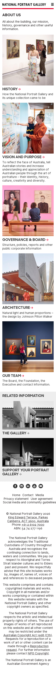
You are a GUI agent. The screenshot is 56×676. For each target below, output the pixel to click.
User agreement (42, 499)
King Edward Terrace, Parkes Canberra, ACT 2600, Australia (28, 519)
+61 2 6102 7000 (32, 524)
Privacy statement (16, 499)
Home (16, 495)
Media (39, 495)
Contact (27, 495)
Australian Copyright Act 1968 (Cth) (27, 635)
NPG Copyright (38, 653)
